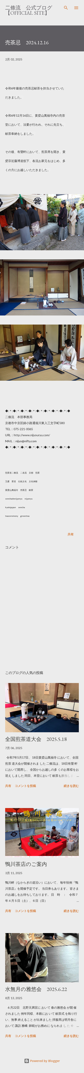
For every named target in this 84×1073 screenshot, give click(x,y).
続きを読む (71, 786)
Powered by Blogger (44, 1061)
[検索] (65, 7)
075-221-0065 (23, 429)
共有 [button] (71, 534)
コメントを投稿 (25, 786)
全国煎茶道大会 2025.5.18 (36, 739)
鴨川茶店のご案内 (26, 864)
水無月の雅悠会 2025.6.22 (36, 989)
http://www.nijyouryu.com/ (32, 435)
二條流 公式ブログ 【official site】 (31, 10)
